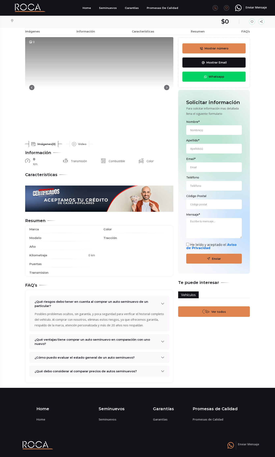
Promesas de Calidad (162, 7)
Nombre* (193, 121)
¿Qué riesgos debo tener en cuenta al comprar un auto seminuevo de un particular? (91, 304)
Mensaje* (193, 214)
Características (143, 31)
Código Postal (196, 196)
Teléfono (192, 177)
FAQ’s (245, 31)
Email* (190, 159)
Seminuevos (108, 7)
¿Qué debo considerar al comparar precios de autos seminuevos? (86, 371)
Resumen (198, 31)
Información (86, 31)
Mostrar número (216, 48)
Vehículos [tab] (188, 295)
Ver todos (218, 312)
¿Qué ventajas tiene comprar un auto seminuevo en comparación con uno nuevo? (92, 342)
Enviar (216, 259)
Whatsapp (216, 76)
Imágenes (32, 31)
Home (87, 7)
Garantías (132, 7)
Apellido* (192, 140)
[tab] (43, 144)
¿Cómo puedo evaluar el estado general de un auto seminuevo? (85, 357)
